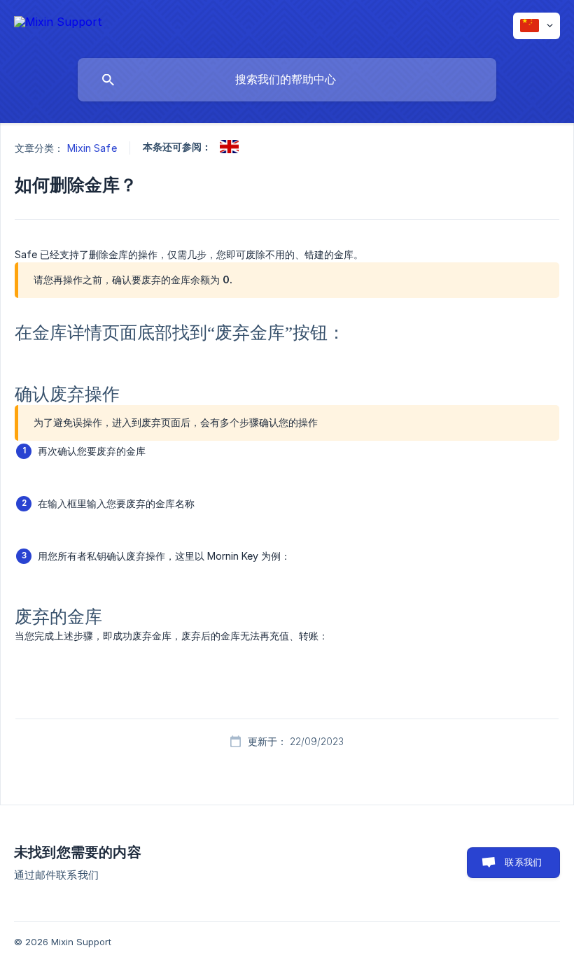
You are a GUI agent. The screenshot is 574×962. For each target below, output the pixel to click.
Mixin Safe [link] (92, 148)
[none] (58, 23)
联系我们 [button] (523, 862)
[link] (229, 146)
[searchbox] (287, 79)
